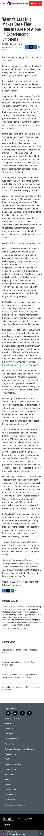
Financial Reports (11, 754)
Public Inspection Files (13, 764)
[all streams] (41, 833)
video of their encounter (15, 243)
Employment (9, 734)
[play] (3, 833)
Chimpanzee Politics (12, 172)
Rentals (7, 779)
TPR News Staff (11, 790)
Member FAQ (9, 774)
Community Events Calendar (15, 805)
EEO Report (9, 759)
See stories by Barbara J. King (15, 628)
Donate (36, 3)
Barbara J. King (16, 44)
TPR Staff (8, 785)
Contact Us (9, 729)
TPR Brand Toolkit (11, 739)
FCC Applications (11, 769)
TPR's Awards (10, 800)
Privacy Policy (10, 744)
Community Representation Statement (19, 749)
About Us (8, 724)
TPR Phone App (10, 795)
